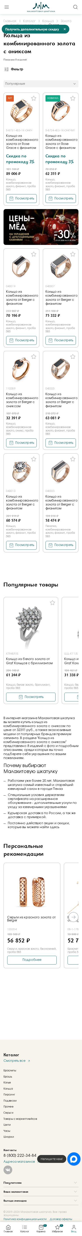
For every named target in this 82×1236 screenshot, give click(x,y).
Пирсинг (9, 1094)
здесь (54, 827)
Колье (7, 1082)
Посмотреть (24, 198)
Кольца (8, 1088)
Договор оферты (61, 1219)
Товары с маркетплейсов (20, 1119)
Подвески (10, 1100)
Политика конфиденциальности (25, 1219)
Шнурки (8, 1137)
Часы (6, 1131)
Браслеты (9, 1070)
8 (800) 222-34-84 (19, 1156)
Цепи (7, 1124)
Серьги (8, 1112)
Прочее (8, 1106)
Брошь (7, 1076)
